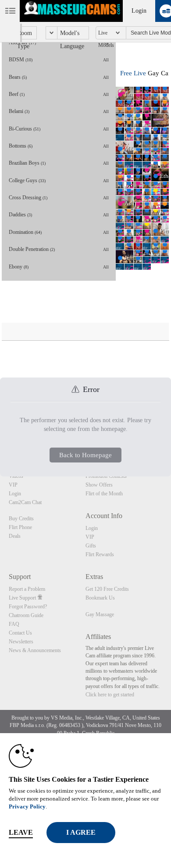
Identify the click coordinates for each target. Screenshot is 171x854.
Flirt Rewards (100, 554)
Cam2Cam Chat (25, 502)
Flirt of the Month (104, 494)
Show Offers (99, 485)
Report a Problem (27, 589)
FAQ (14, 624)
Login (139, 10)
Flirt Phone (20, 527)
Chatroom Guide (26, 615)
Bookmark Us (100, 598)
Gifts (91, 546)
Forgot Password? (28, 606)
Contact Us (20, 633)
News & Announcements (35, 650)
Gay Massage (100, 614)
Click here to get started (110, 695)
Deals (15, 536)
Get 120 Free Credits (107, 589)
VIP (13, 485)
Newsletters (21, 642)
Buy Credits (21, 518)
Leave (21, 832)
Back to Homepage (85, 455)
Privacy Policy (27, 806)
